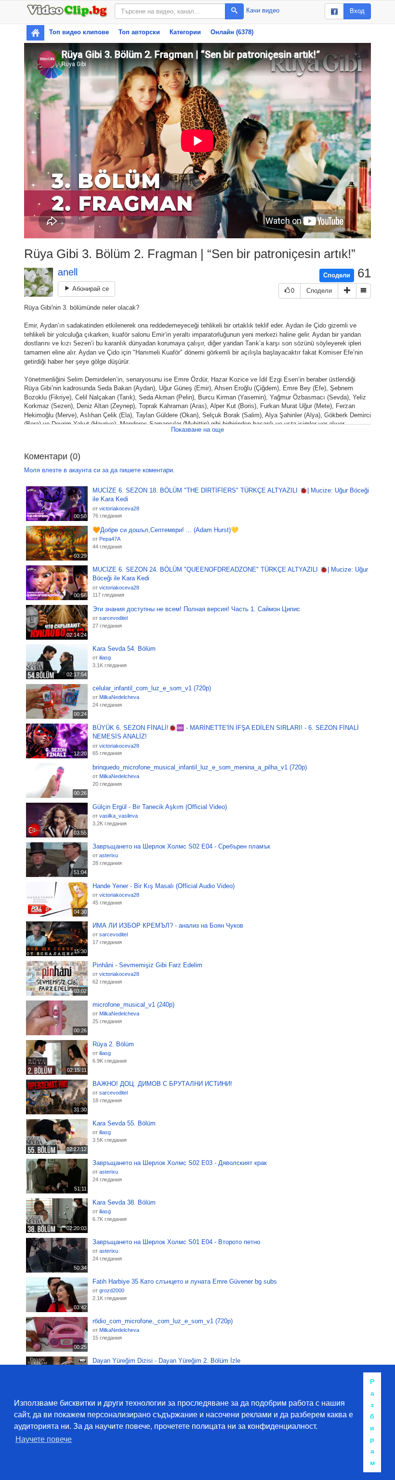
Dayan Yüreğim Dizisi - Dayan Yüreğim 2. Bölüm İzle (166, 1360)
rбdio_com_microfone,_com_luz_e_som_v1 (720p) (162, 1321)
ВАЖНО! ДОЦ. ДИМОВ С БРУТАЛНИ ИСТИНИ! (162, 1083)
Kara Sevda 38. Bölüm (124, 1202)
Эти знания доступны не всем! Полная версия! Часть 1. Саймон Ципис (196, 609)
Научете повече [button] (43, 1439)
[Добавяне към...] (347, 291)
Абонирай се (89, 288)
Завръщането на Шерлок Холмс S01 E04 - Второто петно (176, 1242)
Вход (357, 10)
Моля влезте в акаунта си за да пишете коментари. (99, 470)
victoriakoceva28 (119, 508)
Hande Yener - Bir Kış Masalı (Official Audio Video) (163, 886)
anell (68, 272)
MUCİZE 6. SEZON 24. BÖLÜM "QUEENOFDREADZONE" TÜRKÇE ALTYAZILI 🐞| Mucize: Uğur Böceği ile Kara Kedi (230, 574)
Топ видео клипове (79, 32)
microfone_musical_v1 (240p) (133, 1004)
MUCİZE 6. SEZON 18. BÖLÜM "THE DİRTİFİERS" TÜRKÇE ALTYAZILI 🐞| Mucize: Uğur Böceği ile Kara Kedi (230, 495)
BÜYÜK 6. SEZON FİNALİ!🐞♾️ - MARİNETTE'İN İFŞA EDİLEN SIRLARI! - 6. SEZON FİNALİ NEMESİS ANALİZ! (225, 732)
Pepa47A (109, 539)
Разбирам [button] (372, 1422)
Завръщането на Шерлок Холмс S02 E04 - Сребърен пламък (181, 846)
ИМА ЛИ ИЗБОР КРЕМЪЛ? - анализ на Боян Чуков (167, 925)
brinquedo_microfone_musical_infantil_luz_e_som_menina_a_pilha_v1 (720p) (199, 767)
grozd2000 (111, 1290)
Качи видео (262, 10)
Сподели (336, 275)
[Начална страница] (35, 33)
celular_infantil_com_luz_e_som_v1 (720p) (151, 688)
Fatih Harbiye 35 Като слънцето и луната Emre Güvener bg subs (184, 1281)
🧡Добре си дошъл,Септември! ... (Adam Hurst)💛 (165, 530)
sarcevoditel (113, 618)
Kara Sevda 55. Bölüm (124, 1123)
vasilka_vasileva (118, 816)
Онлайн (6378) (232, 32)
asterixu (108, 855)
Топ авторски (139, 32)
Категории (185, 32)
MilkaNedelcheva (119, 697)
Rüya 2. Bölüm (113, 1044)
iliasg (105, 657)
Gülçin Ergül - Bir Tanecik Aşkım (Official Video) (159, 806)
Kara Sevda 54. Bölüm (124, 648)
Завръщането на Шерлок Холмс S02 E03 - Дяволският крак (179, 1162)
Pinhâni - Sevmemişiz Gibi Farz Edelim (147, 965)
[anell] (38, 282)
